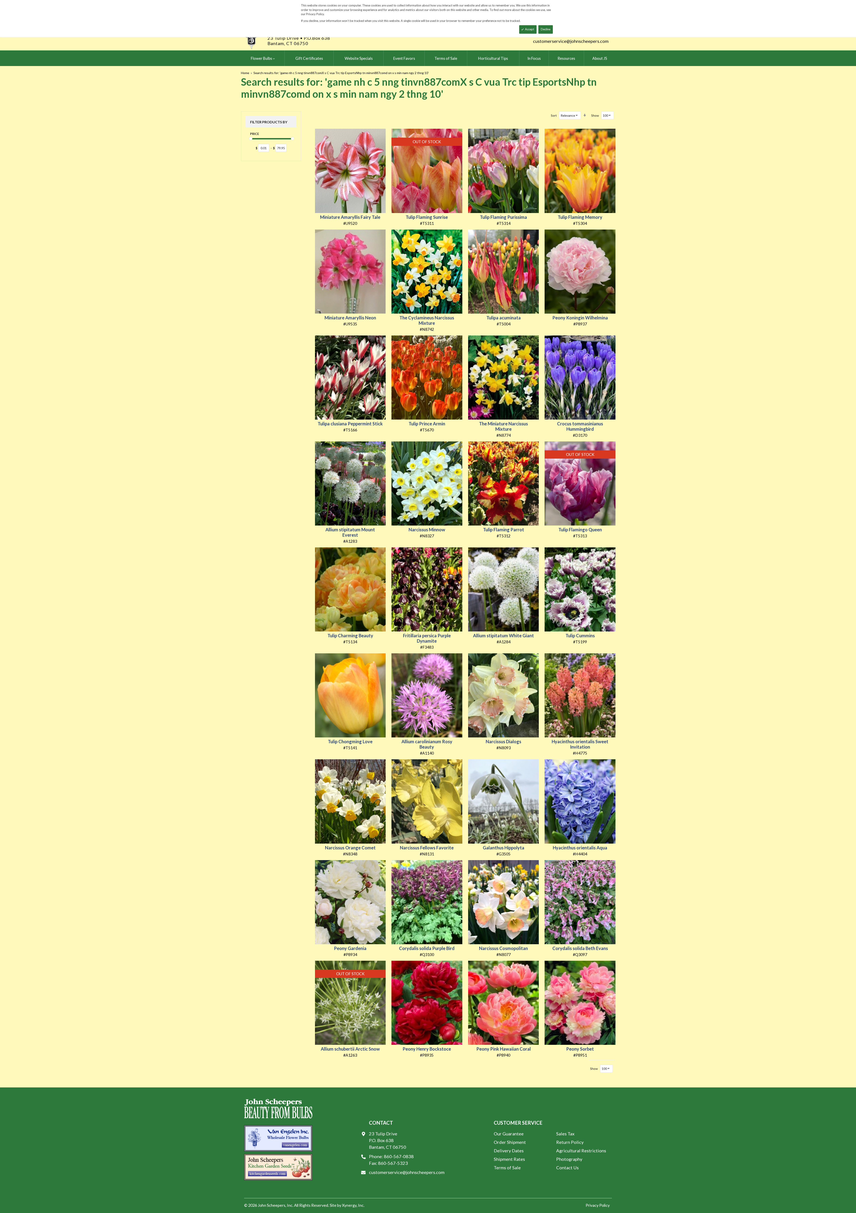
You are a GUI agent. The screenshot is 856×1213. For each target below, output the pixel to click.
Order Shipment (510, 1142)
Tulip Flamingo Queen (580, 529)
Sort (554, 115)
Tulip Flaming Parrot (503, 529)
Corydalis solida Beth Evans (580, 948)
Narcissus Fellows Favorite (427, 847)
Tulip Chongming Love (350, 741)
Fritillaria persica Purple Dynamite (427, 638)
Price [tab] (254, 133)
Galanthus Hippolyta (503, 847)
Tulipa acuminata (503, 317)
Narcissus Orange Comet (350, 847)
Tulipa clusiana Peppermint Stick (350, 423)
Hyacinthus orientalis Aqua (580, 847)
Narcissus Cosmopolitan (503, 948)
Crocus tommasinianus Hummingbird (580, 426)
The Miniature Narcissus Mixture (503, 426)
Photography (569, 1159)
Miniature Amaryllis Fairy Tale (350, 217)
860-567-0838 (399, 1156)
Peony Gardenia (350, 948)
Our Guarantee (509, 1133)
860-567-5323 (393, 1163)
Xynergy (349, 1205)
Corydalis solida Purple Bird (427, 948)
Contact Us (567, 1167)
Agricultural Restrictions (581, 1150)
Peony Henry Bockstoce (427, 1049)
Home (245, 73)
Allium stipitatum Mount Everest (350, 532)
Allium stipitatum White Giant (503, 635)
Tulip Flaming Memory (580, 217)
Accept (529, 29)
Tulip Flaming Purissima (503, 217)
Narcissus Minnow (427, 529)
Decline (545, 29)
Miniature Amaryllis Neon (350, 317)
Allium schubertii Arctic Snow (350, 1049)
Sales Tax (565, 1133)
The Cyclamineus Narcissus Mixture (426, 320)
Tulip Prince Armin (427, 423)
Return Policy (570, 1142)
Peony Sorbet (580, 1049)
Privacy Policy (598, 1205)
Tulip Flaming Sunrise (427, 217)
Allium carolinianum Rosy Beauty (426, 744)
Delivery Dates (509, 1150)
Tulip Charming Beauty (350, 635)
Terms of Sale (507, 1167)
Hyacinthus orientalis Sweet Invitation (580, 744)
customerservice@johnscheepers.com (571, 41)
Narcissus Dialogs (503, 741)
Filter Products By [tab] (268, 122)
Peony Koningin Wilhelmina (580, 317)
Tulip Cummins (580, 635)
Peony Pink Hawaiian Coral (503, 1049)
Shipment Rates (509, 1159)
